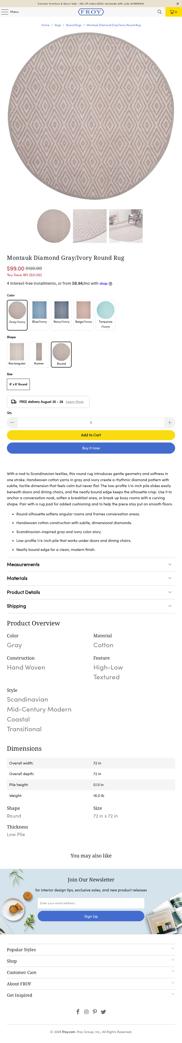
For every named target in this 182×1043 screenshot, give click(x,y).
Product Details (23, 592)
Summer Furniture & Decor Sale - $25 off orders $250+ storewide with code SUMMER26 (91, 3)
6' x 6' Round (18, 384)
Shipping (16, 606)
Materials (17, 578)
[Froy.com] (91, 12)
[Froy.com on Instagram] (86, 1012)
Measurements (23, 564)
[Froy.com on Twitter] (103, 1012)
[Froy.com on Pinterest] (95, 1012)
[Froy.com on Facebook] (78, 1012)
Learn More (75, 402)
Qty (9, 413)
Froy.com (68, 1032)
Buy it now (91, 448)
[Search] (159, 12)
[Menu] (2, 12)
